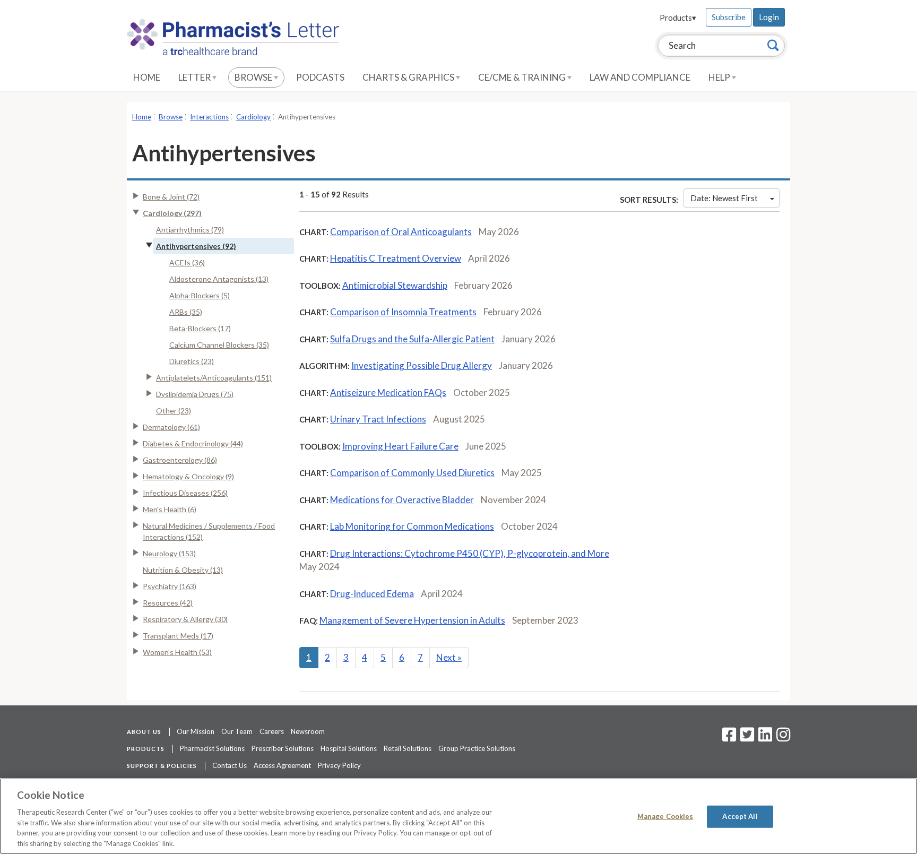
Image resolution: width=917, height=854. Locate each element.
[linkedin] (765, 738)
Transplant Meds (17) (178, 635)
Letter (195, 77)
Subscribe (729, 17)
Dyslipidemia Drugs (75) (194, 394)
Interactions (209, 117)
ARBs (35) (185, 311)
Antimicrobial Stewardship (394, 285)
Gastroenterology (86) (180, 459)
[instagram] (783, 738)
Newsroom (308, 731)
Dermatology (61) (171, 427)
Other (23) (173, 410)
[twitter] (746, 738)
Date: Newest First (724, 198)
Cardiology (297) (172, 213)
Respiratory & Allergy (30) (185, 619)
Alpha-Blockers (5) (199, 295)
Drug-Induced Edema (372, 593)
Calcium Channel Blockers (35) (219, 344)
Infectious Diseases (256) (185, 492)
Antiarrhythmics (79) (190, 229)
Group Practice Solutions (476, 748)
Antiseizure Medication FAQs (388, 392)
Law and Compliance (640, 77)
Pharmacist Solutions (212, 748)
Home (146, 77)
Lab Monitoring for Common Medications (412, 526)
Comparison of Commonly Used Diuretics (412, 472)
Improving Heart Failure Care (400, 446)
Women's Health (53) (177, 652)
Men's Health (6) (169, 509)
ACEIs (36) (187, 262)
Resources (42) (168, 602)
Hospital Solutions (349, 748)
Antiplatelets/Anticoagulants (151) (214, 377)
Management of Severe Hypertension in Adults (412, 620)
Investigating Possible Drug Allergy (421, 365)
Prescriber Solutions (283, 748)
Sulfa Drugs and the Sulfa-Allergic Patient (412, 338)
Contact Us (229, 765)
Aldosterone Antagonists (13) (219, 278)
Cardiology (253, 117)
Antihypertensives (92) (196, 246)
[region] (458, 816)
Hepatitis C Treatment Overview (395, 258)
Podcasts (320, 77)
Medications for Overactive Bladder (402, 499)
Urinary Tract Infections (378, 419)
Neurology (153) (169, 553)
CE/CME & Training (522, 77)
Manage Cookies (665, 816)
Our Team (237, 731)
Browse (254, 77)
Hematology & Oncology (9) (188, 476)
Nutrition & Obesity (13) (183, 569)
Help (720, 77)
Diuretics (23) (191, 361)
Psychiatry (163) (169, 586)
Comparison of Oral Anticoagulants (401, 231)
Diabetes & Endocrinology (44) (193, 443)
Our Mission (195, 731)
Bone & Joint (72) (171, 196)
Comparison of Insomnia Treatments (403, 311)
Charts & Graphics (409, 77)
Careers (271, 731)
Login (769, 17)
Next (449, 657)
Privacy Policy (339, 765)
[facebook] (729, 738)
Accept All (739, 816)
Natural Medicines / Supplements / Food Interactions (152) (209, 531)
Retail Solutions (407, 748)
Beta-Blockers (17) (200, 328)
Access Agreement (282, 765)
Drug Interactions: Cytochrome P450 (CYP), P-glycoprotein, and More (469, 553)
